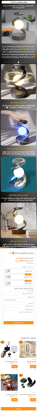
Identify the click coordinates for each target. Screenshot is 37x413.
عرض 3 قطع (28, 283)
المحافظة (31, 303)
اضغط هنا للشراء (18, 322)
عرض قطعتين (28, 277)
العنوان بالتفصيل (29, 309)
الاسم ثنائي (30, 291)
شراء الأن (33, 366)
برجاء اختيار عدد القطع (28, 267)
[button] (3, 26)
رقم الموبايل (30, 297)
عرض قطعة (28, 271)
